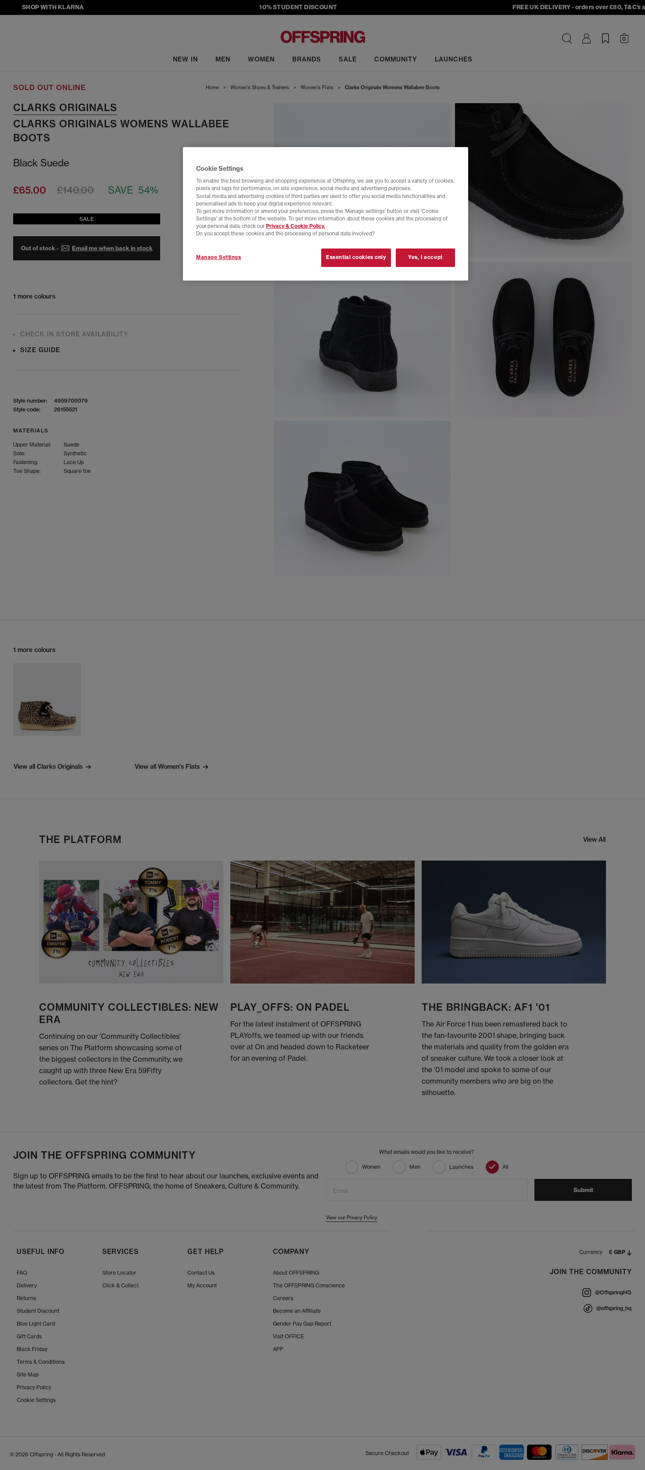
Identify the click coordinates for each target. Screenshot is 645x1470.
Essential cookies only (356, 257)
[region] (325, 214)
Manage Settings (218, 257)
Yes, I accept (425, 257)
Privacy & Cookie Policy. (295, 226)
